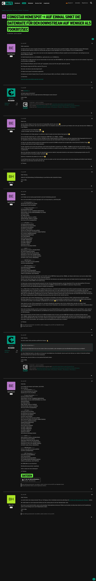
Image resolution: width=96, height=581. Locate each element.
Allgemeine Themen (41, 105)
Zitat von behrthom (28, 345)
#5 (92, 191)
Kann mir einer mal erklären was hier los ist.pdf (32, 79)
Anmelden (77, 3)
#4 (92, 172)
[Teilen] (93, 39)
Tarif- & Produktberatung (53, 105)
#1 (92, 43)
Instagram (66, 107)
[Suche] (91, 3)
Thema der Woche (41, 107)
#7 (92, 381)
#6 (92, 335)
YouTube (73, 107)
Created (48, 107)
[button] (69, 3)
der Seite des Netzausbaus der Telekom (78, 500)
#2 (92, 87)
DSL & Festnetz (71, 105)
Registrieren (85, 3)
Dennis (46, 324)
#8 (92, 494)
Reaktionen (7, 103)
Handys (78, 105)
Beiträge (6, 104)
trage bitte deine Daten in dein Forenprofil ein (63, 104)
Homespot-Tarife (63, 105)
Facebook (54, 107)
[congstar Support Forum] (7, 3)
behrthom (26, 90)
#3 (92, 118)
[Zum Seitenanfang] (93, 579)
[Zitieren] (91, 82)
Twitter (60, 107)
